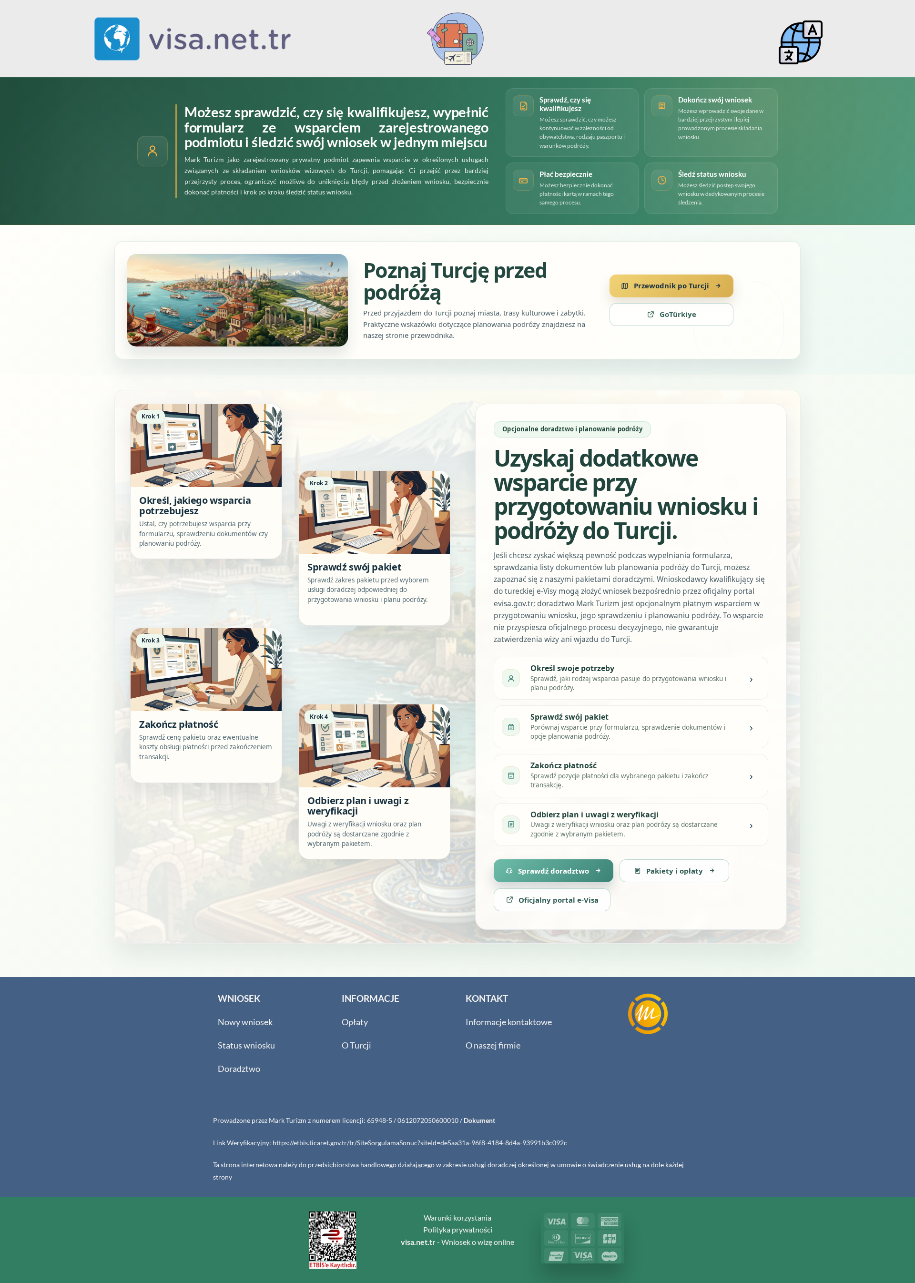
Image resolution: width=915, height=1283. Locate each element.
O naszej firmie (493, 1045)
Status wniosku (246, 1045)
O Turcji (356, 1045)
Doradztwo (239, 1069)
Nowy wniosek (245, 1022)
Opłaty (355, 1022)
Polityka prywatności (457, 1229)
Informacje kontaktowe (509, 1022)
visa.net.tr (418, 1241)
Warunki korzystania (457, 1217)
